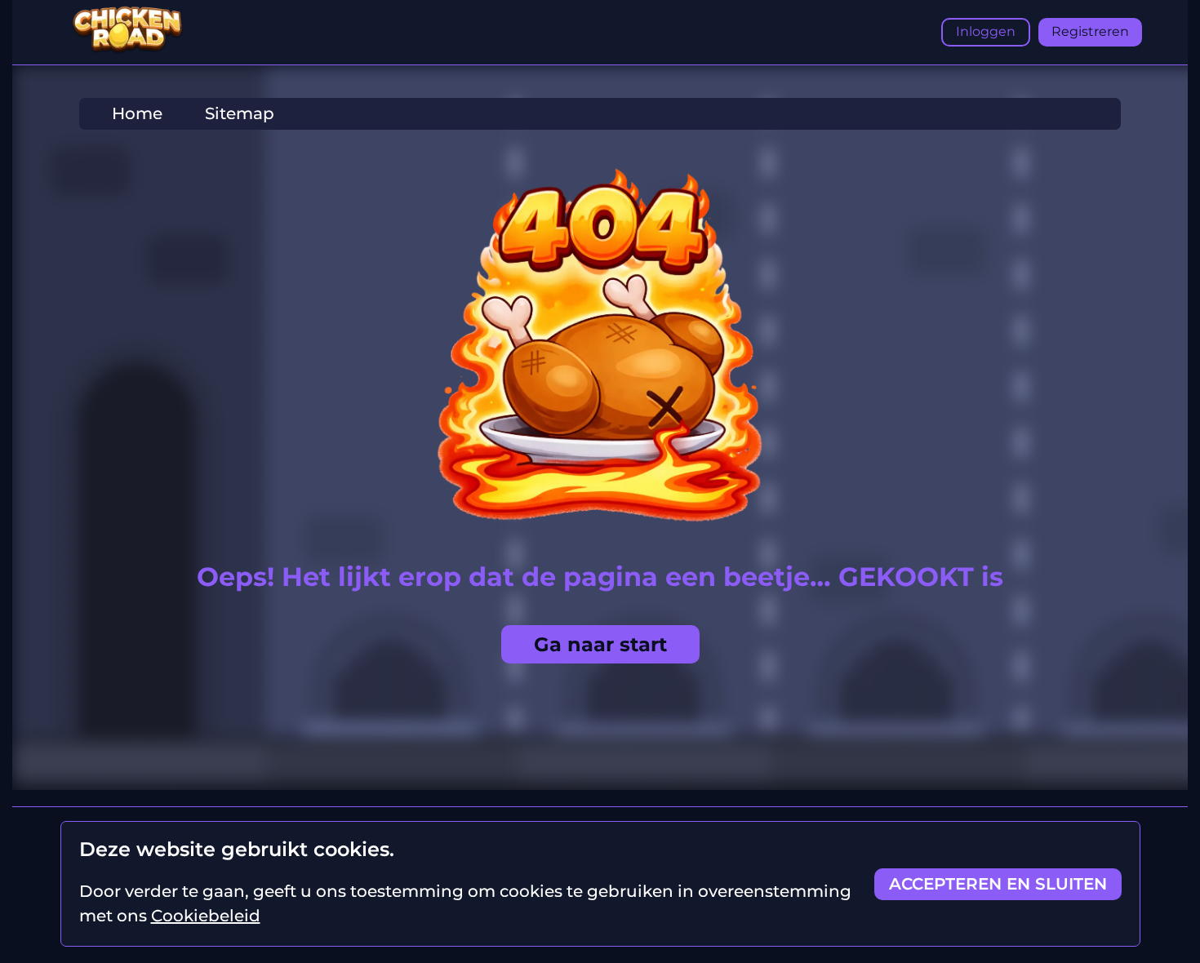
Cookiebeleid (205, 915)
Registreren (1090, 31)
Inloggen (986, 31)
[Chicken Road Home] (127, 50)
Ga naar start (600, 644)
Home (137, 113)
